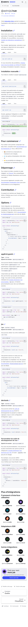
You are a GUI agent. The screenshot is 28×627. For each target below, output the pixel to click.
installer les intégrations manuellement (11, 40)
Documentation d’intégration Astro (10, 182)
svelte (7, 522)
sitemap (20, 563)
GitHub (8, 13)
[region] (14, 130)
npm (14, 13)
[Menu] (26, 2)
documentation (12, 363)
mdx (20, 555)
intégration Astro (9, 21)
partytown (7, 563)
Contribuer (6, 606)
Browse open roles (14, 577)
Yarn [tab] (15, 52)
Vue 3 (2, 25)
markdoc (7, 555)
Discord (11, 173)
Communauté (15, 606)
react (7, 514)
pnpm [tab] (9, 52)
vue (20, 522)
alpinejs (7, 505)
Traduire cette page (20, 586)
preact (20, 505)
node (7, 542)
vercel (20, 542)
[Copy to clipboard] (24, 59)
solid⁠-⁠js (20, 514)
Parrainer (24, 606)
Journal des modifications (9, 15)
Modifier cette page (7, 586)
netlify (20, 534)
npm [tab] (4, 52)
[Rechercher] (22, 2)
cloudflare (7, 534)
